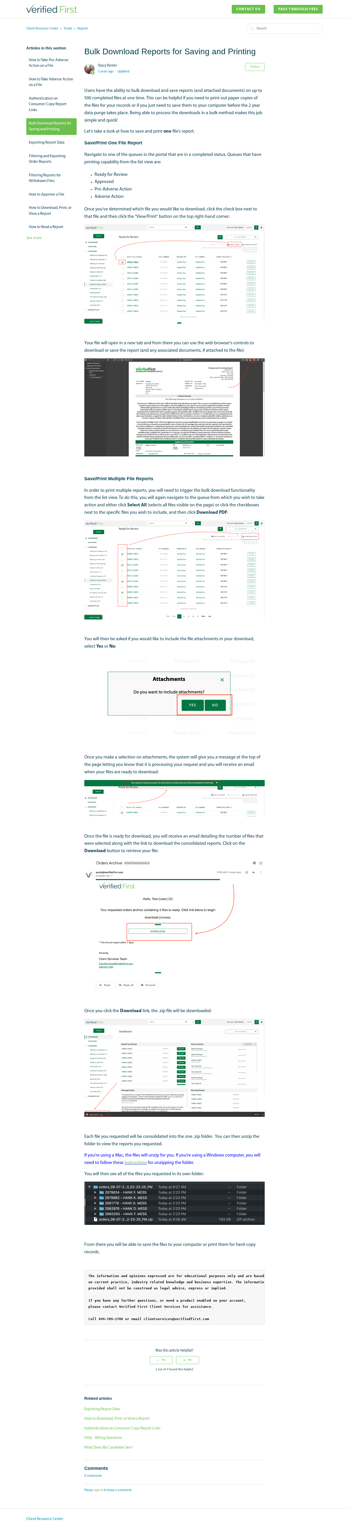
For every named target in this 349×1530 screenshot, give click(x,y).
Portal (68, 28)
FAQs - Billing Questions (103, 1438)
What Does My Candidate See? (108, 1448)
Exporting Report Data (46, 143)
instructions (135, 1163)
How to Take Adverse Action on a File (51, 82)
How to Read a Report (46, 227)
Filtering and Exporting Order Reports (47, 159)
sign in (98, 1490)
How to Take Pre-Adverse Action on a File (48, 63)
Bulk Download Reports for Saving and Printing (50, 126)
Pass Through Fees (298, 9)
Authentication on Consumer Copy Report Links (47, 104)
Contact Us (248, 9)
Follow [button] (254, 66)
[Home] (51, 12)
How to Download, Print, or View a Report (50, 211)
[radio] (161, 1360)
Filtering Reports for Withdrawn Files (45, 178)
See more (34, 238)
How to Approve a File (46, 195)
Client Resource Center (42, 28)
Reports (82, 28)
